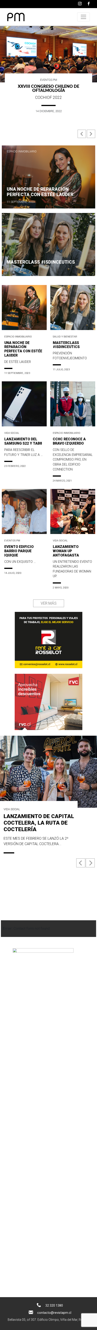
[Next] (90, 862)
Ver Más (49, 603)
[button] (82, 136)
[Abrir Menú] (83, 16)
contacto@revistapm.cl (54, 1312)
